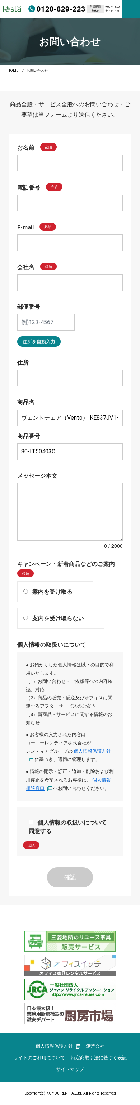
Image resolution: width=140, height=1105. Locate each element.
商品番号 (28, 436)
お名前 (25, 147)
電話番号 (28, 187)
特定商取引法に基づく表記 (99, 1057)
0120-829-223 (61, 8)
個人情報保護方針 (54, 1046)
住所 (23, 362)
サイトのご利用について (39, 1057)
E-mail (25, 227)
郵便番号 (28, 306)
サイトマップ (70, 1069)
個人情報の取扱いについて (51, 644)
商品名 (25, 402)
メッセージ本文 (37, 475)
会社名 (25, 267)
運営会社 (95, 1046)
